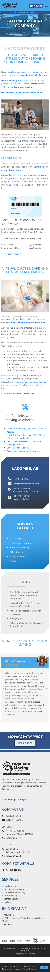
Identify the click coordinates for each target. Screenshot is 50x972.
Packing (13, 561)
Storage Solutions (18, 556)
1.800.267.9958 (13, 815)
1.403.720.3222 (13, 855)
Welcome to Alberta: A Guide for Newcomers (25, 612)
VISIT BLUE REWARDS (11, 254)
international (40, 381)
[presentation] (3, 688)
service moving (8, 147)
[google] (20, 870)
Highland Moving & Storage (14, 80)
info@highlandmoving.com (26, 483)
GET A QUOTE (36, 6)
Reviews (8, 924)
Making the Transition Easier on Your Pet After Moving (24, 604)
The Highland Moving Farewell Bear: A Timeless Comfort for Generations (24, 595)
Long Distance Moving (20, 543)
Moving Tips (9, 914)
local (9, 71)
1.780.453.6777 (20, 478)
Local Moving (16, 538)
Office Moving (16, 552)
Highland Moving (38, 137)
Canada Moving (38, 175)
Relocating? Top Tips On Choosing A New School (26, 624)
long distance (18, 71)
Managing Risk (16, 618)
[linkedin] (16, 870)
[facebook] (4, 870)
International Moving (19, 547)
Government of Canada (18, 447)
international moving (38, 71)
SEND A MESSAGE (14, 819)
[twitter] (8, 870)
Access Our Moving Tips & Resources (24, 450)
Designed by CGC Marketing (25, 954)
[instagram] (12, 870)
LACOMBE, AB (25, 468)
